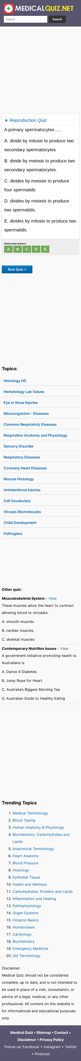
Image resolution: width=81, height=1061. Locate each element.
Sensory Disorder (19, 446)
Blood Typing (24, 820)
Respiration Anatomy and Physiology (35, 435)
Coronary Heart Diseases (25, 468)
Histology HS (15, 380)
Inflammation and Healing (34, 898)
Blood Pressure (25, 863)
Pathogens (13, 533)
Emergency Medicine (30, 948)
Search (57, 19)
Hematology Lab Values (24, 391)
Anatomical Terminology (33, 848)
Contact (61, 1032)
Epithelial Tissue (26, 877)
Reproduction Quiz (28, 120)
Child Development (20, 522)
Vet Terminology (26, 955)
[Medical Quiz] (39, 9)
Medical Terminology (30, 813)
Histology (21, 870)
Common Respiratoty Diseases (30, 424)
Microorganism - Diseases (26, 413)
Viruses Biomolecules (22, 511)
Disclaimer (27, 1039)
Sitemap (43, 1032)
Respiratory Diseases (22, 457)
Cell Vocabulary (17, 501)
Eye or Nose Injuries (21, 402)
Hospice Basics (25, 920)
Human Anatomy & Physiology (38, 827)
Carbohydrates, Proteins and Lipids (43, 891)
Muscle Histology (19, 479)
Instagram (52, 1047)
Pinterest (42, 1054)
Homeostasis (24, 927)
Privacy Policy (52, 1039)
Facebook (30, 1047)
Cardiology (22, 934)
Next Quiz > (17, 269)
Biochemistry (24, 941)
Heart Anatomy (26, 856)
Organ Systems (25, 913)
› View (51, 598)
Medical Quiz (21, 1032)
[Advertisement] (40, 69)
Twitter (71, 1047)
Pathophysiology (27, 906)
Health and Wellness (30, 884)
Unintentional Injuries (22, 490)
